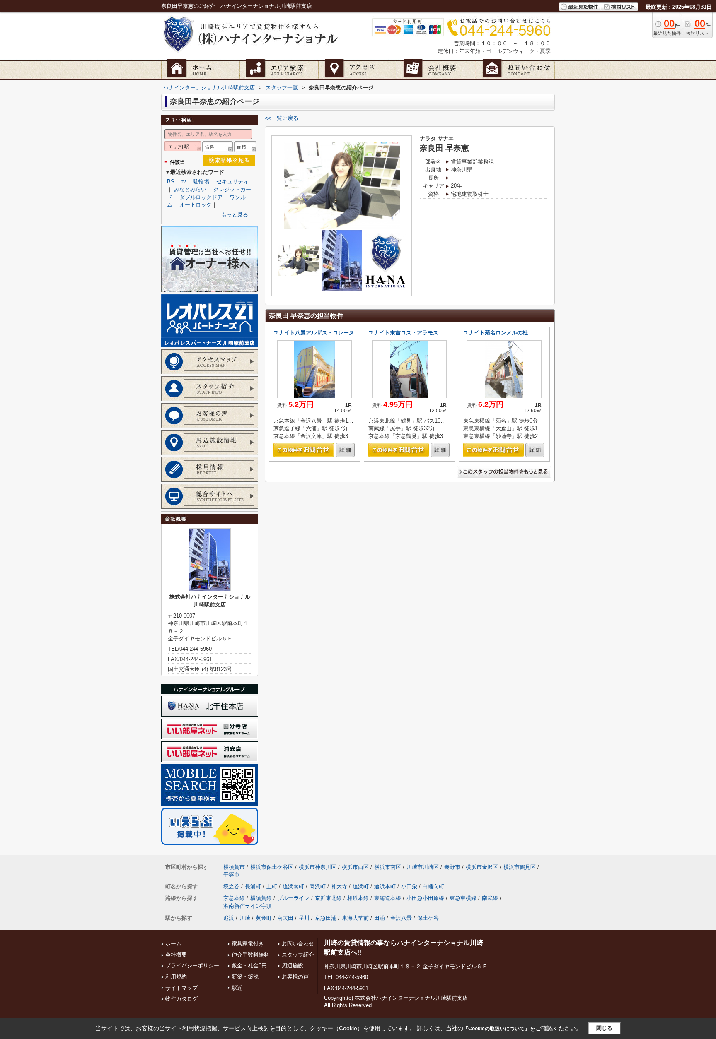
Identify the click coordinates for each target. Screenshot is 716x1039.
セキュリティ (232, 181)
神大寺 (339, 886)
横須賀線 (261, 898)
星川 (304, 918)
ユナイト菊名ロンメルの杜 (495, 332)
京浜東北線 (328, 898)
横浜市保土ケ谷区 (271, 867)
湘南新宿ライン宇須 (247, 906)
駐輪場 (201, 181)
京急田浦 (325, 918)
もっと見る (234, 215)
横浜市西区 (355, 867)
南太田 (285, 918)
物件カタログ (181, 999)
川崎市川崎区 (422, 867)
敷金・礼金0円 (249, 965)
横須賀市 (234, 867)
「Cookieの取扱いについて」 (496, 1029)
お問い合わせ (298, 943)
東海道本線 (387, 898)
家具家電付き (248, 943)
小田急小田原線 (425, 898)
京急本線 (234, 898)
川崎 (244, 918)
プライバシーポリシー (192, 965)
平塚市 (231, 874)
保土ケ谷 (428, 918)
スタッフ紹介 (298, 955)
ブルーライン (293, 898)
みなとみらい (190, 189)
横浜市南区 (387, 867)
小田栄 (409, 886)
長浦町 (253, 886)
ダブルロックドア (201, 197)
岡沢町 (318, 886)
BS (170, 181)
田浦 (379, 918)
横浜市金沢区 (482, 867)
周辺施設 (292, 965)
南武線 (490, 898)
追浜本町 (385, 886)
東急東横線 (463, 898)
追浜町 (361, 886)
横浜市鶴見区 (519, 867)
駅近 (237, 988)
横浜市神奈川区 (317, 867)
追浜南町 (293, 886)
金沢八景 (401, 918)
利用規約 (176, 977)
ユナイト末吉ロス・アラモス (403, 332)
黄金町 (264, 918)
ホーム (173, 943)
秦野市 (452, 867)
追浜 (228, 918)
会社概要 (176, 955)
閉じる (604, 1028)
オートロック (195, 205)
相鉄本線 (358, 898)
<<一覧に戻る (281, 118)
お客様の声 (295, 977)
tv (183, 181)
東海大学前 (355, 918)
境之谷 (231, 886)
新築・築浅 (245, 977)
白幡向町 (433, 886)
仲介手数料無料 (250, 955)
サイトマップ (181, 988)
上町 (271, 886)
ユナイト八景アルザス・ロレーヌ (313, 332)
